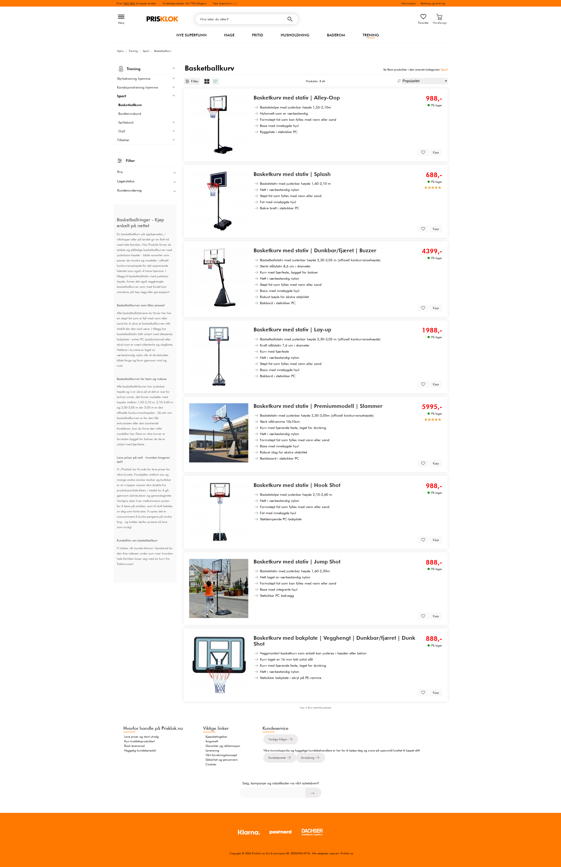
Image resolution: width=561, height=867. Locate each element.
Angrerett (212, 741)
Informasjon (408, 3)
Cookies (211, 764)
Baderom (336, 35)
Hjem (120, 51)
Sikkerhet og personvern (222, 759)
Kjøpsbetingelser (216, 736)
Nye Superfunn (191, 35)
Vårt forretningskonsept (221, 755)
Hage (229, 35)
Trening (371, 35)
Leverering (212, 750)
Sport (444, 69)
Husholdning (295, 35)
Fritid (257, 35)
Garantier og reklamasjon (223, 746)
